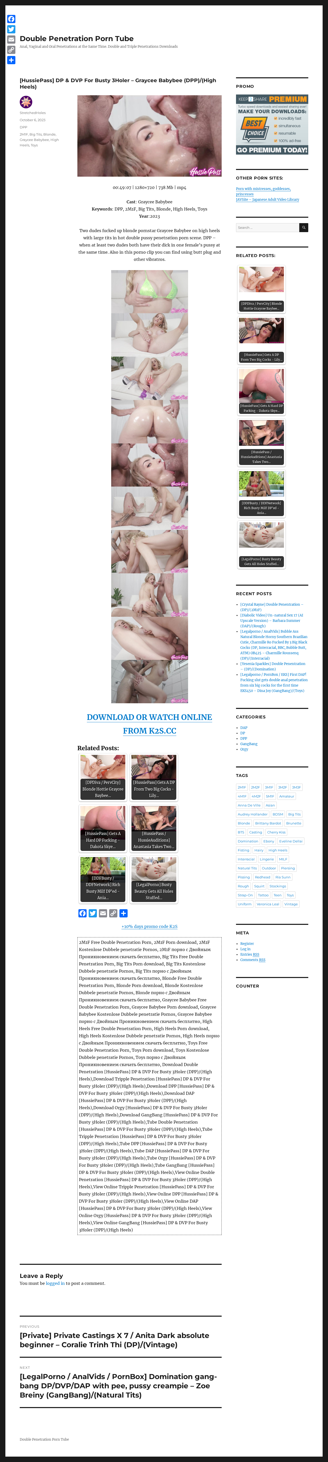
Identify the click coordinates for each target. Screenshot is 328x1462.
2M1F (24, 134)
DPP (23, 127)
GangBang (249, 744)
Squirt (259, 886)
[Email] (11, 39)
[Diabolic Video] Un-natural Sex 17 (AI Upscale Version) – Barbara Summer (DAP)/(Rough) (271, 620)
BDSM (278, 814)
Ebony (268, 841)
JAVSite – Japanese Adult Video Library (267, 199)
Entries (249, 954)
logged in (55, 1283)
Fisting (243, 850)
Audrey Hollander (253, 814)
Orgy (244, 749)
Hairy (258, 850)
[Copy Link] (11, 50)
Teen (278, 895)
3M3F (296, 787)
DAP (243, 728)
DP (242, 733)
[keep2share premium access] (272, 124)
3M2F (282, 787)
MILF (283, 859)
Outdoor (269, 868)
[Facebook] (11, 19)
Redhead (262, 877)
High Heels (278, 850)
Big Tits (35, 134)
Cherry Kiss (276, 832)
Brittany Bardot (268, 823)
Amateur (286, 796)
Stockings (278, 886)
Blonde (49, 134)
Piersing (288, 868)
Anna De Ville (249, 805)
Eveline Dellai (291, 841)
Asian (270, 805)
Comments (252, 960)
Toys (34, 145)
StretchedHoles (33, 113)
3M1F (269, 787)
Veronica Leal (268, 904)
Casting (255, 832)
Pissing (244, 877)
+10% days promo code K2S (149, 926)
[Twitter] (11, 29)
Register (247, 944)
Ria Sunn (283, 877)
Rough (243, 886)
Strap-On (245, 895)
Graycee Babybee (34, 140)
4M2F (256, 796)
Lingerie (267, 859)
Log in (245, 949)
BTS (241, 832)
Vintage (291, 904)
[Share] (11, 60)
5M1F (270, 796)
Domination (248, 841)
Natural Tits (247, 868)
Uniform (245, 904)
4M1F (242, 796)
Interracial (246, 859)
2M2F (255, 787)
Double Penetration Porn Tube (77, 38)
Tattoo (263, 895)
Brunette (293, 823)
